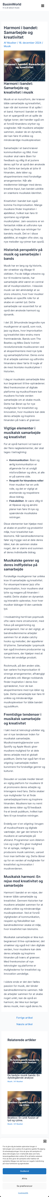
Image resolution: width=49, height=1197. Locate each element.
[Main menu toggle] (42, 5)
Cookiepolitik (23, 1193)
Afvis (24, 1178)
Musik (7, 46)
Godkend (24, 1171)
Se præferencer (24, 1186)
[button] (45, 1141)
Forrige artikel (24, 1017)
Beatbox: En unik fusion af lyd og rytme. (23, 1119)
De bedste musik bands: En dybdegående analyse (23, 1076)
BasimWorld (12, 4)
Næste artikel (24, 1024)
